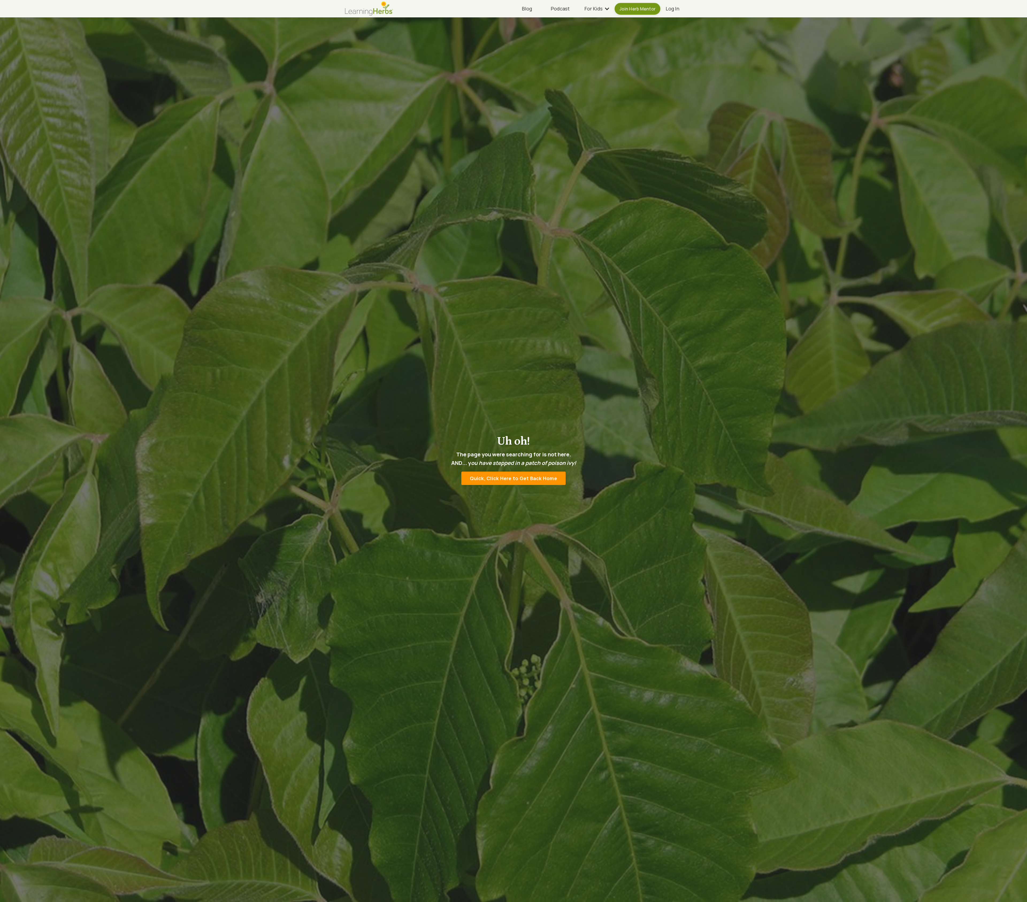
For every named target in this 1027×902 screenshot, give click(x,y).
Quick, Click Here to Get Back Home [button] (513, 478)
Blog (527, 8)
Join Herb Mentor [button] (637, 9)
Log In (672, 8)
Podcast (560, 8)
